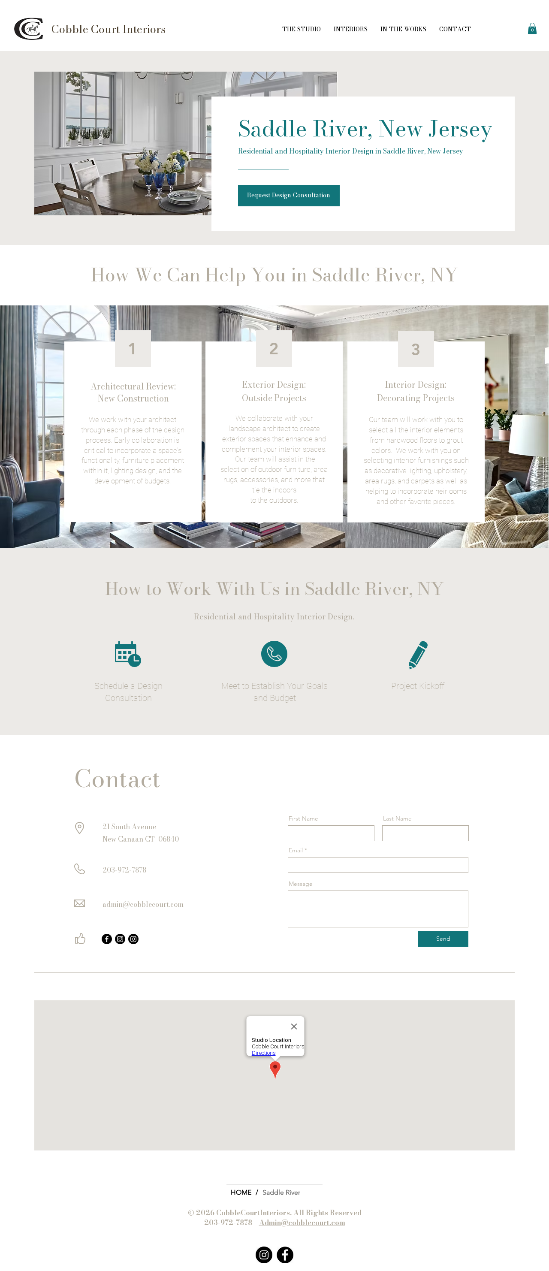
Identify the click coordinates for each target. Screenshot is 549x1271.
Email (296, 850)
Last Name (397, 818)
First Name (303, 818)
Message (301, 884)
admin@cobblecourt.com (143, 904)
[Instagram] (120, 939)
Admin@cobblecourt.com (302, 1222)
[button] (532, 28)
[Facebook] (107, 939)
